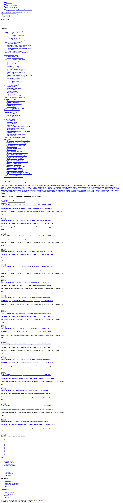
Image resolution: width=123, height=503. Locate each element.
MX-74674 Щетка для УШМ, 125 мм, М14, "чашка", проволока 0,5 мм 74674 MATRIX (27, 223)
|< (4, 439)
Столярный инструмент (12, 85)
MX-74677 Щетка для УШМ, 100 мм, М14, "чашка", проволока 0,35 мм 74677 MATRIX (27, 254)
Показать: (3, 203)
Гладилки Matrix (12, 122)
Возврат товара (8, 473)
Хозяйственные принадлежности (13, 177)
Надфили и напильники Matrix (16, 72)
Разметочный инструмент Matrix (16, 134)
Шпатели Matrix (11, 135)
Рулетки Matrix (11, 33)
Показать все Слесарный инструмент (14, 82)
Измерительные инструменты (13, 32)
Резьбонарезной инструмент (12, 110)
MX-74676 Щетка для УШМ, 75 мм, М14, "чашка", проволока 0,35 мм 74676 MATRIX (27, 239)
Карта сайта (7, 475)
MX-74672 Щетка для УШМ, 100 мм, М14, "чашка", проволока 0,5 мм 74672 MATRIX (27, 208)
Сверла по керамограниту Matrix (16, 166)
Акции (6, 486)
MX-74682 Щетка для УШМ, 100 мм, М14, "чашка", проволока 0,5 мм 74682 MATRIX (27, 301)
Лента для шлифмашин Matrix (15, 157)
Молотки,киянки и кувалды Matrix (17, 69)
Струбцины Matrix (12, 92)
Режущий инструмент (11, 99)
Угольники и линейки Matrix (15, 35)
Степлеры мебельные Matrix (15, 58)
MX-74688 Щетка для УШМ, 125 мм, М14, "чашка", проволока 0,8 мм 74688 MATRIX (27, 362)
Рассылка (6, 497)
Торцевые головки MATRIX (15, 81)
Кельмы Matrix (11, 123)
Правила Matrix (11, 132)
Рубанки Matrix (11, 89)
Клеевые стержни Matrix (14, 148)
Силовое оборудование (11, 112)
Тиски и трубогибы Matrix (14, 79)
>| (4, 454)
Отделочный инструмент (12, 119)
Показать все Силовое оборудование (14, 116)
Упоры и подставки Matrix (14, 51)
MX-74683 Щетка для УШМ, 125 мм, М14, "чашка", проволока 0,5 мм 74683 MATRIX (27, 316)
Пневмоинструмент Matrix (15, 115)
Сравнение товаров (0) (7, 200)
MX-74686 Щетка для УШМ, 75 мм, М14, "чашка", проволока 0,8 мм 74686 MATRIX (26, 332)
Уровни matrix (11, 36)
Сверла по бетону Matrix (14, 163)
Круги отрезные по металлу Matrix (17, 156)
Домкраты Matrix (12, 43)
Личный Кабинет (9, 492)
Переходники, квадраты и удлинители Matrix (20, 75)
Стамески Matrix (12, 91)
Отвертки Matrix (12, 73)
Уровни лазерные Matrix (14, 38)
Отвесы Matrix (11, 129)
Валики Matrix (11, 120)
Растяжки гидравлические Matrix (16, 46)
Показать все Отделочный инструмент (15, 137)
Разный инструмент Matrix (15, 78)
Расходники (8, 139)
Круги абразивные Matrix (14, 151)
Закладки (6, 495)
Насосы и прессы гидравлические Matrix (19, 45)
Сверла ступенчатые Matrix (15, 169)
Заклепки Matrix (12, 147)
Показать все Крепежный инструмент (15, 59)
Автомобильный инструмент (13, 42)
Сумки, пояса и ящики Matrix (9, 185)
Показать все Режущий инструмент (14, 108)
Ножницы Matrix (12, 105)
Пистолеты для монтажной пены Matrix (18, 131)
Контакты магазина (9, 464)
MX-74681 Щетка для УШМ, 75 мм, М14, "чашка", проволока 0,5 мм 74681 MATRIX (26, 285)
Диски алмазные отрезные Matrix (16, 144)
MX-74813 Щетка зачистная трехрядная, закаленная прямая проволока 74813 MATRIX (27, 378)
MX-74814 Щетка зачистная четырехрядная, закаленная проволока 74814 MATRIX (26, 393)
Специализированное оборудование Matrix (19, 48)
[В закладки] (1, 217)
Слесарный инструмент (12, 61)
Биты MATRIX (11, 63)
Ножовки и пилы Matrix (14, 88)
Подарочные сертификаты (11, 483)
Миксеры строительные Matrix (16, 128)
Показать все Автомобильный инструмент (16, 52)
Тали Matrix (10, 49)
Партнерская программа (11, 484)
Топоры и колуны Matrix (14, 95)
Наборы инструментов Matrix (15, 70)
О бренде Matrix (8, 461)
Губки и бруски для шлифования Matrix (18, 142)
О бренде (40, 500)
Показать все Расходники (11, 175)
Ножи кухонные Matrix (13, 102)
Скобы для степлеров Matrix (15, 171)
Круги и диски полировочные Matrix (17, 153)
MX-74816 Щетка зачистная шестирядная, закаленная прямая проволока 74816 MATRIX (28, 424)
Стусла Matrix (11, 94)
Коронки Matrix (11, 150)
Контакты (7, 472)
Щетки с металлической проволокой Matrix (19, 174)
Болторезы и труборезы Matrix (16, 101)
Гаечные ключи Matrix (13, 66)
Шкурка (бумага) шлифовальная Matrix (18, 172)
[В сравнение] (3, 217)
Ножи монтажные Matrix (14, 104)
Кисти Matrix (11, 125)
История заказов (8, 494)
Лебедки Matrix (11, 113)
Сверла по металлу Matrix (14, 168)
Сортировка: (4, 201)
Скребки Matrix (11, 107)
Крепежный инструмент (12, 55)
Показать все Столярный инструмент (14, 97)
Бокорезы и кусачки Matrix (15, 64)
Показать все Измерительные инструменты (16, 39)
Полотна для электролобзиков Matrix (17, 162)
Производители (8, 481)
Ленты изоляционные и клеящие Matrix (18, 126)
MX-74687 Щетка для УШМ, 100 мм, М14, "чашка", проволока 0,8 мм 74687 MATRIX (27, 347)
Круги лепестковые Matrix (14, 154)
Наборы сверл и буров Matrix (15, 159)
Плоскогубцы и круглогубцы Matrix (17, 76)
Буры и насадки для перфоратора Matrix (18, 141)
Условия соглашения (10, 465)
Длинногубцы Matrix (13, 67)
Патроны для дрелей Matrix (15, 160)
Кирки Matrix (11, 86)
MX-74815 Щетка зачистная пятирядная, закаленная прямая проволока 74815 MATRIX (27, 409)
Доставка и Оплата (9, 462)
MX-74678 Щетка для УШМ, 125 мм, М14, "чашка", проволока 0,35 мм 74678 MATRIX (27, 270)
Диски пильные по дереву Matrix (16, 145)
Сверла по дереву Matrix (14, 165)
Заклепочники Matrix (13, 56)
